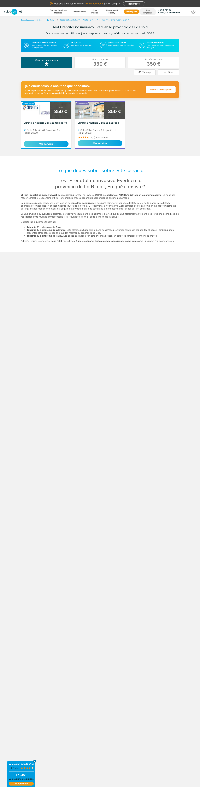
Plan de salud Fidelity (112, 11)
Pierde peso (131, 12)
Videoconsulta (79, 12)
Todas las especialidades (31, 20)
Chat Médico (94, 11)
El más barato (100, 62)
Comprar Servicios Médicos (58, 11)
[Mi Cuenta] (193, 11)
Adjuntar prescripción (160, 89)
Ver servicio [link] (46, 143)
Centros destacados (46, 60)
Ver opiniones (21, 783)
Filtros (170, 72)
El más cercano (153, 62)
